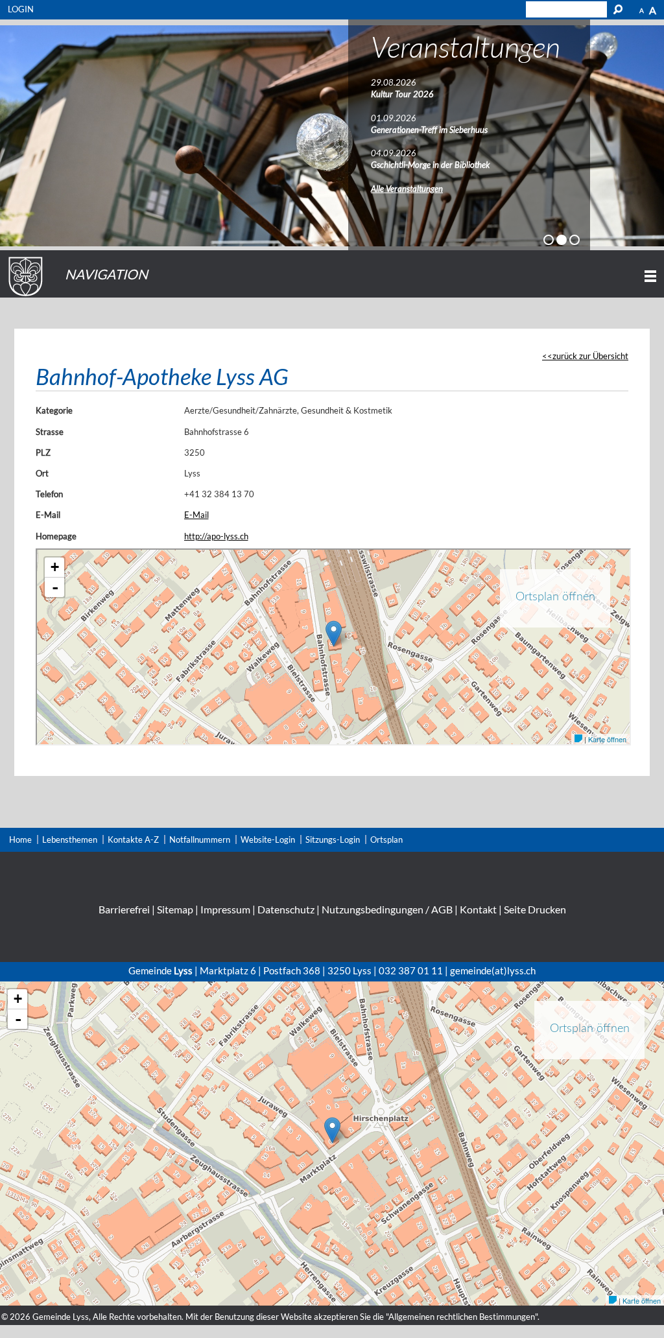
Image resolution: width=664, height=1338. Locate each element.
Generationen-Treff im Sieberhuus (429, 129)
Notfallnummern (199, 839)
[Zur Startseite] (23, 296)
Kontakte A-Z (133, 839)
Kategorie (54, 410)
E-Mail (48, 515)
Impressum (225, 909)
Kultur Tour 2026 (402, 94)
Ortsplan (386, 839)
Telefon (49, 494)
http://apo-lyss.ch (216, 536)
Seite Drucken (535, 909)
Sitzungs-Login (332, 839)
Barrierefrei (124, 909)
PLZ (43, 452)
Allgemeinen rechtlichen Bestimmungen (461, 1316)
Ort (42, 473)
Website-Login (268, 839)
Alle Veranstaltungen (407, 188)
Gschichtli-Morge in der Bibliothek (430, 164)
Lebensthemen (69, 839)
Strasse (50, 432)
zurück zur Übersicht (590, 356)
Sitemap (175, 909)
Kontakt (478, 909)
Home (20, 839)
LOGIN (21, 9)
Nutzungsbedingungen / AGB (387, 909)
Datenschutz (285, 909)
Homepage (56, 536)
